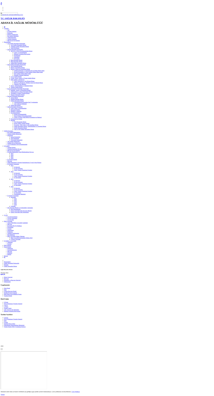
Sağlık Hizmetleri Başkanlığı (14, 107)
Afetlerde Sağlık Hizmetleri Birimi (20, 46)
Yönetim (6, 28)
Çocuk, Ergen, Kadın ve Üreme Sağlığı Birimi (23, 78)
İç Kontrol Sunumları (13, 195)
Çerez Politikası (75, 391)
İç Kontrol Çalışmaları (13, 164)
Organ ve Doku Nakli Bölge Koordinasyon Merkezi (28, 117)
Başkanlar (10, 33)
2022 (15, 198)
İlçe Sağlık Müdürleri (13, 36)
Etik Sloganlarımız (15, 209)
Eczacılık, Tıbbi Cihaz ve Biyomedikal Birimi (26, 125)
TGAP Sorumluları (12, 216)
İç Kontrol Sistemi (12, 159)
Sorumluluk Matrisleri (20, 194)
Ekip (5, 289)
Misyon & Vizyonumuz (13, 40)
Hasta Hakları (7, 247)
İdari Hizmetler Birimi (16, 60)
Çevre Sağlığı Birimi (16, 76)
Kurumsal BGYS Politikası (14, 226)
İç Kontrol (6, 146)
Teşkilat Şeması (11, 147)
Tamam (3, 394)
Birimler (13, 120)
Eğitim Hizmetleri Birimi (17, 101)
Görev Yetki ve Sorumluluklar (18, 108)
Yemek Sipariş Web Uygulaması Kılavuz (15, 326)
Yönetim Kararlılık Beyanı (14, 149)
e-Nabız (6, 306)
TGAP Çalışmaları (12, 218)
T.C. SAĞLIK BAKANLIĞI (13, 18)
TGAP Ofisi (10, 220)
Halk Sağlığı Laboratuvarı (17, 79)
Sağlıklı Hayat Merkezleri (14, 143)
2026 (12, 158)
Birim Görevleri (8, 277)
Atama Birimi (14, 97)
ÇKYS (6, 305)
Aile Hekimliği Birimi (16, 66)
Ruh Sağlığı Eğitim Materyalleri (22, 73)
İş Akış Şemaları (18, 168)
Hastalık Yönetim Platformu (21, 75)
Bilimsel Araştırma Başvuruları (22, 54)
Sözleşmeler (10, 230)
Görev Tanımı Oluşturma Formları (23, 170)
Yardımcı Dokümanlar (13, 233)
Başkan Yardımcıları (12, 34)
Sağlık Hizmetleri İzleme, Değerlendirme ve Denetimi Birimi (30, 126)
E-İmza (6, 322)
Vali (8, 30)
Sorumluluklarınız (12, 250)
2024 (12, 155)
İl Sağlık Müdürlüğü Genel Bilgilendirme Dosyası (20, 152)
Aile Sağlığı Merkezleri (13, 141)
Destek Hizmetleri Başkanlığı (15, 49)
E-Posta (6, 302)
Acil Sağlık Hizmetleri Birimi (18, 45)
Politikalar (10, 232)
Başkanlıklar (7, 42)
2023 (12, 153)
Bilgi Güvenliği (8, 221)
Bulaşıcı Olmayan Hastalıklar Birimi (20, 69)
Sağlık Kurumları (8, 131)
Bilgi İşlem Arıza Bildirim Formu (12, 294)
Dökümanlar (7, 281)
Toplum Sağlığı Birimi (16, 87)
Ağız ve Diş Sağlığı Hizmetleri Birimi (24, 129)
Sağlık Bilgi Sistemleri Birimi (18, 63)
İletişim (9, 254)
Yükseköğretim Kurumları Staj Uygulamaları (26, 102)
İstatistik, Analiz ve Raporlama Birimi (21, 90)
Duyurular (16, 58)
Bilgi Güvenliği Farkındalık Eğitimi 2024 (21, 238)
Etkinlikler (17, 57)
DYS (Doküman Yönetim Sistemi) (13, 303)
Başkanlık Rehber (15, 110)
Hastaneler (10, 135)
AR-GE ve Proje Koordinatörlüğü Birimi (21, 51)
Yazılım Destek (8, 295)
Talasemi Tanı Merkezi (20, 84)
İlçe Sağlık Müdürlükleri (13, 132)
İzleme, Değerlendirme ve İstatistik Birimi (22, 85)
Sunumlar (13, 197)
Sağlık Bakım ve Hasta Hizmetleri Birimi (21, 91)
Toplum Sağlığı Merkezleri (14, 134)
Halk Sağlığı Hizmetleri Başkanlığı (16, 64)
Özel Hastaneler (15, 138)
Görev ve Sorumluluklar (20, 52)
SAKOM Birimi (15, 48)
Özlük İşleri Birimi (16, 105)
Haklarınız (10, 248)
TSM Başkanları (11, 37)
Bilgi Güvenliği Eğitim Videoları (16, 236)
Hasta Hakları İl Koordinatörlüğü (23, 116)
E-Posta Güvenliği (15, 239)
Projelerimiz (17, 55)
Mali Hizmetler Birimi (16, 61)
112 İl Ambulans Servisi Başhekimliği (17, 144)
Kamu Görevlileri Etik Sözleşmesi (20, 212)
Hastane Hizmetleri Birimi (17, 94)
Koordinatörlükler (15, 113)
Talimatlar (10, 242)
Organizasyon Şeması (16, 119)
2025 (12, 156)
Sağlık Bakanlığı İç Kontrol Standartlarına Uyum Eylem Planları (24, 162)
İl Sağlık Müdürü (11, 31)
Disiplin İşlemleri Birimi (17, 99)
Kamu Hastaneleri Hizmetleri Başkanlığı (18, 88)
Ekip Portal (7, 288)
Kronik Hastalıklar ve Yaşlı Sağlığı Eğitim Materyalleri (28, 72)
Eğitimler (9, 253)
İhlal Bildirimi (11, 235)
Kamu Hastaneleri (15, 137)
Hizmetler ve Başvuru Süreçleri (12, 280)
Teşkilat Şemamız (12, 39)
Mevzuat (9, 161)
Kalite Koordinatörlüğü (20, 114)
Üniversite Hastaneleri (16, 140)
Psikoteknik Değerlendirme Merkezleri (14, 325)
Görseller (13, 206)
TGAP (6, 215)
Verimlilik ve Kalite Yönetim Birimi (20, 93)
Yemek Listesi (7, 308)
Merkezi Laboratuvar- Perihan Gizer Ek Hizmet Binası (28, 82)
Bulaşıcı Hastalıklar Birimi (18, 67)
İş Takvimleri (17, 177)
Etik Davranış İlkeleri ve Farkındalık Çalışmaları (20, 207)
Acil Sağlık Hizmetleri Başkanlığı (16, 43)
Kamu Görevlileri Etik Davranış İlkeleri (21, 210)
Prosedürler (10, 227)
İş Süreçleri (17, 167)
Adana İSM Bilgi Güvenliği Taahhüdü (17, 223)
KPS (5, 320)
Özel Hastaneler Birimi (20, 122)
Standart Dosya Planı (9, 323)
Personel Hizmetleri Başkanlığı (15, 96)
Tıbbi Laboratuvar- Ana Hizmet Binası (24, 81)
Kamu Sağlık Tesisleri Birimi (21, 123)
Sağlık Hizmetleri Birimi (20, 128)
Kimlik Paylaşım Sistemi (10, 292)
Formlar (9, 229)
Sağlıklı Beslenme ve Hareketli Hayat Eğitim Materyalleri (29, 70)
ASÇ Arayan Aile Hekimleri (11, 309)
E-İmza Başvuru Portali (10, 291)
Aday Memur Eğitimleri (20, 104)
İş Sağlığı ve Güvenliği (10, 241)
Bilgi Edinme (7, 245)
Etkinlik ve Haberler (16, 111)
